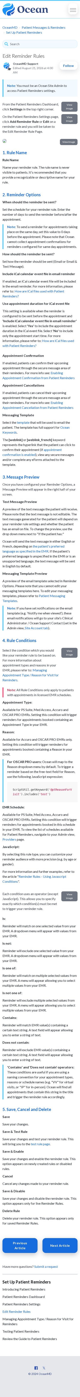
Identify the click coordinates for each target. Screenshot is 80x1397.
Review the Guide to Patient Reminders (29, 1339)
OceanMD (9, 27)
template (23, 422)
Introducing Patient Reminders (23, 1289)
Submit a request (46, 1266)
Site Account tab (36, 628)
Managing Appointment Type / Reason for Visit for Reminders (30, 675)
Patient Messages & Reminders (43, 27)
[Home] (25, 9)
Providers (9, 839)
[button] (73, 8)
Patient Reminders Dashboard (23, 1297)
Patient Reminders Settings (21, 1304)
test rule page (40, 1144)
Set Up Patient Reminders (24, 32)
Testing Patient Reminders (20, 1331)
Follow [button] (68, 65)
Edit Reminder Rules (16, 1311)
